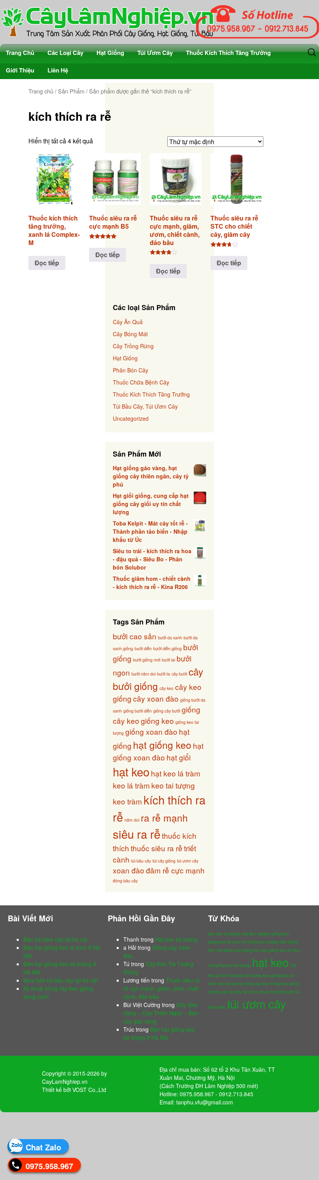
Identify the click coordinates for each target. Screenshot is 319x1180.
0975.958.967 (49, 1165)
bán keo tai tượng (224, 934)
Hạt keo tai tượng (176, 939)
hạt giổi (179, 757)
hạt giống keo (162, 744)
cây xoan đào (156, 698)
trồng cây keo (256, 983)
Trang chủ (40, 91)
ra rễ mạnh (164, 817)
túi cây (235, 992)
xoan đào (128, 870)
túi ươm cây (187, 861)
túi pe (264, 992)
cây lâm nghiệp (256, 934)
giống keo (157, 720)
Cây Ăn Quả (128, 322)
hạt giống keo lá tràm (280, 950)
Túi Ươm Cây (155, 52)
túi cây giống (163, 861)
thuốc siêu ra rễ (156, 848)
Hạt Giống (110, 52)
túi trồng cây (282, 992)
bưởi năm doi (143, 674)
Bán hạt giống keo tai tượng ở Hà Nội (159, 1033)
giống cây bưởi (166, 711)
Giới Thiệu (20, 70)
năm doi (131, 820)
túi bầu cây (141, 861)
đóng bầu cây (125, 881)
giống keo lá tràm (224, 942)
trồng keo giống (284, 983)
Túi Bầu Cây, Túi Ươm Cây (145, 406)
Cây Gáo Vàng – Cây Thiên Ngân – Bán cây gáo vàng (160, 1013)
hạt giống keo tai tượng (229, 965)
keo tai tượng (173, 785)
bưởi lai (168, 660)
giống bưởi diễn (137, 711)
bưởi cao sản (134, 636)
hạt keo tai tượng (245, 975)
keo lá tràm (131, 785)
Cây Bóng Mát (130, 334)
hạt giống (224, 950)
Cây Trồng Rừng (133, 346)
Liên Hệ (57, 70)
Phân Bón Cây (130, 370)
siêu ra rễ (136, 833)
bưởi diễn (143, 648)
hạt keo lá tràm (175, 773)
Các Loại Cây (65, 52)
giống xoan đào (151, 731)
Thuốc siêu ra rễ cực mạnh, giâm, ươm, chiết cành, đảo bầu (161, 988)
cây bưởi (179, 674)
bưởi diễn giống (167, 648)
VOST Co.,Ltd (89, 1090)
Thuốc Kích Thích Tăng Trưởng (228, 52)
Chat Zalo (43, 1147)
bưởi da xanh (170, 637)
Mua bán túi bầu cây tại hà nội (60, 980)
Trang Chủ (20, 52)
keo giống (272, 975)
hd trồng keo (253, 942)
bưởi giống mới (146, 660)
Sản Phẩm (71, 91)
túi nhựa (250, 992)
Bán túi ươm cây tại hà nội (55, 939)
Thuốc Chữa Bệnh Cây (141, 382)
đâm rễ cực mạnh (175, 870)
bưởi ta (163, 674)
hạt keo (131, 771)
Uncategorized (131, 418)
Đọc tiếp (47, 262)
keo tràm (127, 801)
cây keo (167, 688)
